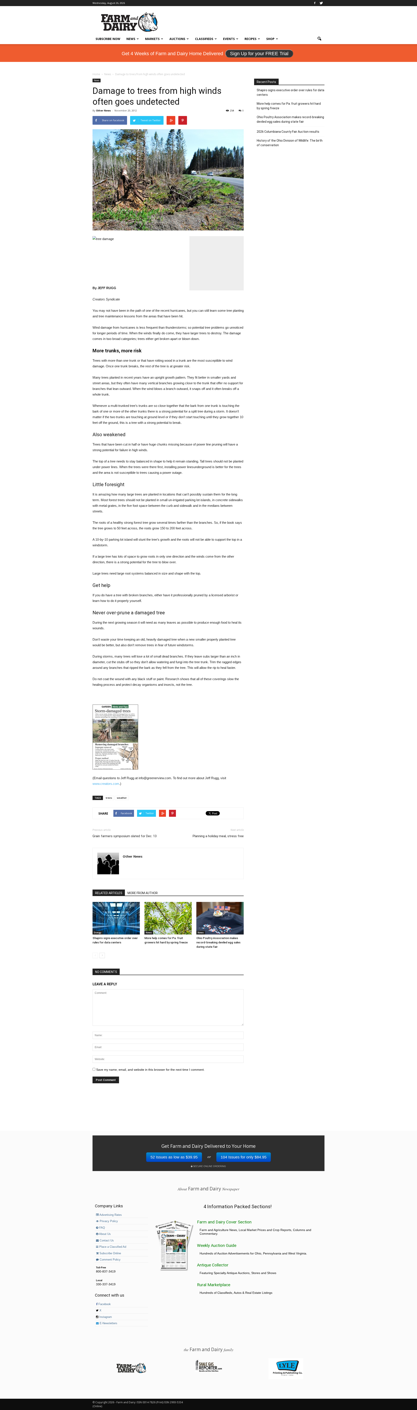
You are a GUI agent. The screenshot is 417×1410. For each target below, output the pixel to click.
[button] (319, 39)
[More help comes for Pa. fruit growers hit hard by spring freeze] (168, 918)
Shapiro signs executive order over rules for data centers (290, 92)
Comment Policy (110, 1259)
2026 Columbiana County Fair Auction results (288, 131)
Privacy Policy (108, 1221)
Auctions (177, 39)
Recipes (250, 39)
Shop (270, 39)
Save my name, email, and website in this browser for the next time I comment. (150, 1069)
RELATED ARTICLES (108, 893)
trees (109, 797)
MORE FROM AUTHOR (142, 893)
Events (229, 39)
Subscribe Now (108, 39)
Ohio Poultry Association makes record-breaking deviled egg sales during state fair (218, 942)
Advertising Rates (110, 1214)
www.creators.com (106, 783)
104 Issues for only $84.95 (243, 1157)
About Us (104, 1234)
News (130, 39)
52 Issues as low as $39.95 (174, 1157)
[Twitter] (321, 3)
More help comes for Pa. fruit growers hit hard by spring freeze (289, 106)
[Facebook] (314, 3)
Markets (152, 39)
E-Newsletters (108, 1323)
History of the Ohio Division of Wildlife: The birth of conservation (290, 143)
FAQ (101, 1227)
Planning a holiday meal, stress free (218, 836)
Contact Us (106, 1240)
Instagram (105, 1317)
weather (122, 797)
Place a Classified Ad (112, 1246)
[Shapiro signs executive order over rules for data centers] (116, 918)
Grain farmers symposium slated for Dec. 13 (125, 836)
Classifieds (204, 39)
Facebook (104, 1304)
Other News (103, 110)
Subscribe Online (110, 1253)
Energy (97, 932)
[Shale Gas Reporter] (208, 1371)
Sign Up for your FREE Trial (259, 53)
